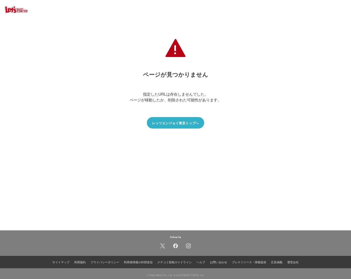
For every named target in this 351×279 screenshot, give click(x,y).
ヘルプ (201, 262)
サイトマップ (60, 262)
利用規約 (80, 262)
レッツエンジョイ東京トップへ (175, 122)
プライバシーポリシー (104, 262)
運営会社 (293, 262)
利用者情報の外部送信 (138, 262)
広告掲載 (276, 262)
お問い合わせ (218, 262)
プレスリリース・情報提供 (249, 262)
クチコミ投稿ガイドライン (174, 262)
